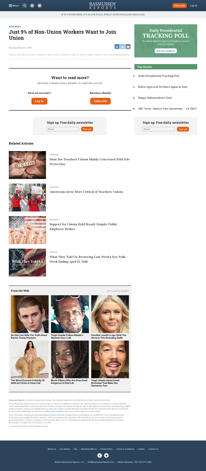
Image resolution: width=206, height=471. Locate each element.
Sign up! (87, 129)
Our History (65, 449)
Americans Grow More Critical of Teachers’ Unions (86, 192)
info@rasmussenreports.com (101, 462)
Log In (193, 5)
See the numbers (166, 50)
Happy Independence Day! (155, 97)
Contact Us (153, 449)
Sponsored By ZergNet (118, 291)
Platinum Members (106, 420)
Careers (141, 449)
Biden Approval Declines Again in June (163, 86)
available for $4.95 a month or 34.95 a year (40, 417)
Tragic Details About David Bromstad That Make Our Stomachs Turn (105, 383)
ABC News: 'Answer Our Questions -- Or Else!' (167, 108)
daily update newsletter (54, 411)
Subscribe (100, 101)
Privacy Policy (106, 449)
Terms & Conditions (125, 449)
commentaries (84, 415)
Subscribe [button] (179, 5)
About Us (52, 449)
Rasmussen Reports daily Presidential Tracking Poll (54, 415)
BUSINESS (15, 26)
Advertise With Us (89, 449)
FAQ (75, 449)
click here (44, 426)
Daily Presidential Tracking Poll (158, 76)
